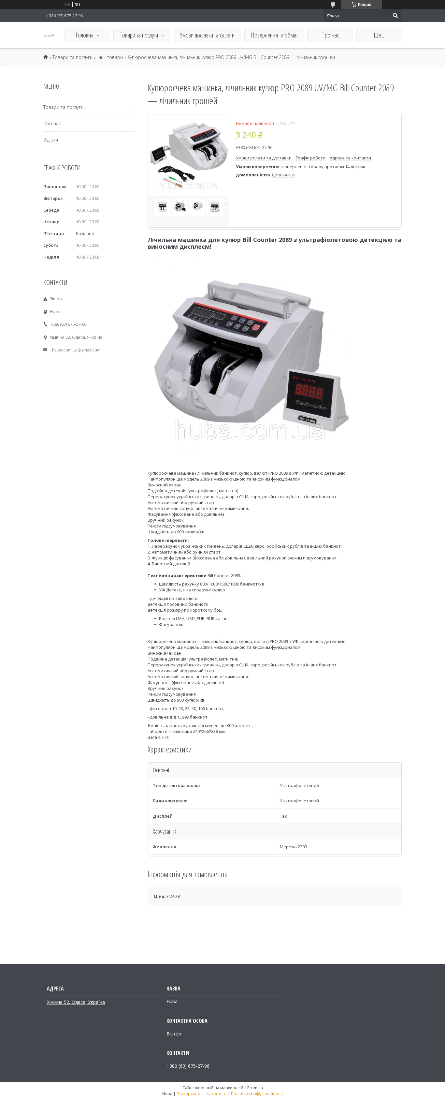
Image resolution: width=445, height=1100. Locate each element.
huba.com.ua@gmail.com (76, 349)
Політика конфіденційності (257, 1093)
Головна (84, 35)
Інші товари (110, 57)
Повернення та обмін (274, 35)
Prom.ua (255, 1088)
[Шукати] (395, 15)
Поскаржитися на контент (202, 1093)
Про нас (330, 35)
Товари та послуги (139, 35)
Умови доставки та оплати (207, 35)
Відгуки (50, 140)
